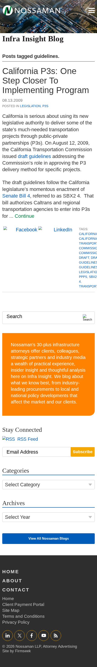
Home (10, 571)
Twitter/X (19, 635)
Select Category (22, 484)
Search (14, 316)
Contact (16, 589)
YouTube (43, 635)
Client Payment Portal (23, 604)
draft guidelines (34, 156)
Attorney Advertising (60, 646)
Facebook (31, 635)
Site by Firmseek (16, 651)
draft (84, 257)
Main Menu (91, 10)
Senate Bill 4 (16, 196)
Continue (24, 216)
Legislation (30, 106)
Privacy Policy (16, 622)
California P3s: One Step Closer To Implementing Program (45, 80)
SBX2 (93, 277)
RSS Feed (27, 439)
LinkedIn (7, 635)
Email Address (22, 452)
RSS (56, 635)
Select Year (17, 517)
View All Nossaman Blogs (48, 538)
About (12, 580)
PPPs (83, 277)
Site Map (10, 610)
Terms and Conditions (23, 616)
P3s (45, 106)
